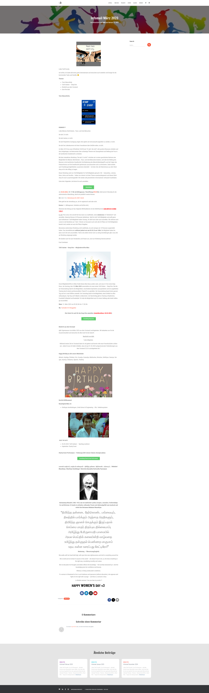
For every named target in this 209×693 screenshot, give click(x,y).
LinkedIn (62, 689)
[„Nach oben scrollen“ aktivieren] (206, 690)
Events (129, 3)
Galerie (135, 3)
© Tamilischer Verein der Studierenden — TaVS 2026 (96, 689)
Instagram (68, 689)
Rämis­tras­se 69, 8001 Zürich (75, 198)
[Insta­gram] (91, 593)
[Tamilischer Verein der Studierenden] (60, 3)
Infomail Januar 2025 (97, 664)
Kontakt (141, 3)
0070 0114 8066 (111, 209)
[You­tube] (95, 593)
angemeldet (73, 626)
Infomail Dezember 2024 (130, 664)
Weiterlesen (78, 674)
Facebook (65, 689)
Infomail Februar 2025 (66, 664)
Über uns (117, 3)
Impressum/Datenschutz (76, 689)
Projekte (123, 3)
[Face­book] (82, 593)
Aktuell (110, 3)
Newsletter (66, 598)
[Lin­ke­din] (86, 593)
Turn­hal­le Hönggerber (68, 308)
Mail (59, 689)
